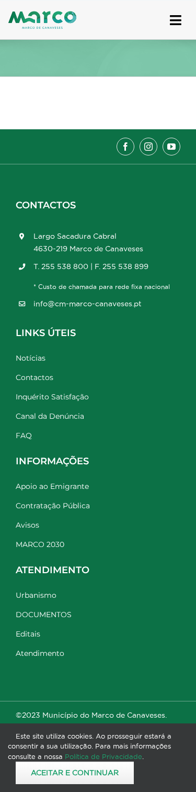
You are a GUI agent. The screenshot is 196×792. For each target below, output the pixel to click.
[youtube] (171, 146)
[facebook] (125, 146)
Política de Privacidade (103, 756)
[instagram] (148, 146)
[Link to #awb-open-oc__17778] (175, 20)
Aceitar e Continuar (75, 772)
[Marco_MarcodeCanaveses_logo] (42, 15)
